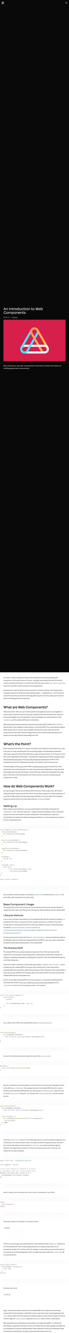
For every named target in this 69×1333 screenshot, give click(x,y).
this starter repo (29, 796)
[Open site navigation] (66, 3)
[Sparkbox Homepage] (3, 3)
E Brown (15, 317)
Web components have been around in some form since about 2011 (25, 724)
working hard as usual (40, 767)
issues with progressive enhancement (37, 759)
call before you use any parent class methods (37, 983)
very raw (20, 767)
